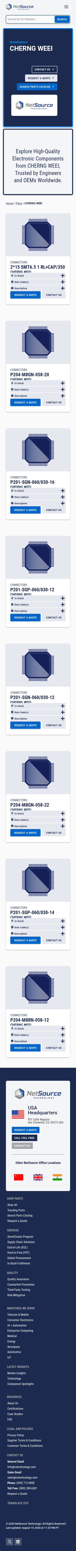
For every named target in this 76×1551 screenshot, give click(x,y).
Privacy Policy (15, 1435)
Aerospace (13, 1347)
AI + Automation (17, 1325)
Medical (12, 1336)
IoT (9, 1357)
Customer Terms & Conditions (25, 1446)
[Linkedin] (18, 1541)
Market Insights (16, 1373)
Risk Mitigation (16, 1295)
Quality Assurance (18, 1279)
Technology (14, 1378)
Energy (11, 1341)
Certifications (15, 1408)
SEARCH (62, 19)
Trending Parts (16, 1210)
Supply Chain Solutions (21, 1242)
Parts (19, 203)
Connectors (18, 262)
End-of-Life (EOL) (17, 1247)
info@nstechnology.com (21, 1467)
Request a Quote (17, 1221)
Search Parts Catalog (19, 1215)
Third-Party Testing (18, 1290)
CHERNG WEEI (20, 271)
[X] (9, 1541)
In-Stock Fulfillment (18, 1263)
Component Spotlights (20, 1384)
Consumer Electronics (20, 1320)
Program (20, 1236)
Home (9, 203)
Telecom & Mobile (18, 1314)
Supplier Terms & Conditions (24, 1440)
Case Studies (15, 1414)
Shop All (12, 1205)
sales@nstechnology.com (22, 1477)
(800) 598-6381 (28, 1488)
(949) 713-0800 (25, 1483)
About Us (12, 1403)
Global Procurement (19, 1258)
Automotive (14, 1352)
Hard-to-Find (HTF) (18, 1252)
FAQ (9, 1419)
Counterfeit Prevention (20, 1284)
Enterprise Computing (20, 1330)
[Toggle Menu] (66, 7)
